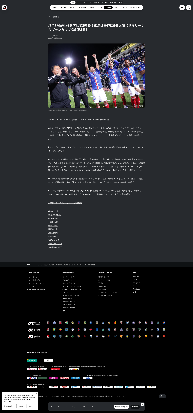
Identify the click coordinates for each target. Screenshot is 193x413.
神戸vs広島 (53, 229)
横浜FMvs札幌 (54, 215)
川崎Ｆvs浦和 (53, 222)
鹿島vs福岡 (53, 233)
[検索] (188, 7)
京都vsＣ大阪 (53, 240)
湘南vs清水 (53, 225)
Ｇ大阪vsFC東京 (55, 243)
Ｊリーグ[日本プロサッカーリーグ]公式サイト (45, 396)
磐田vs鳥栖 (53, 218)
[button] (182, 7)
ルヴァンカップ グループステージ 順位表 (65, 202)
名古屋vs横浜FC (55, 247)
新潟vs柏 (52, 236)
